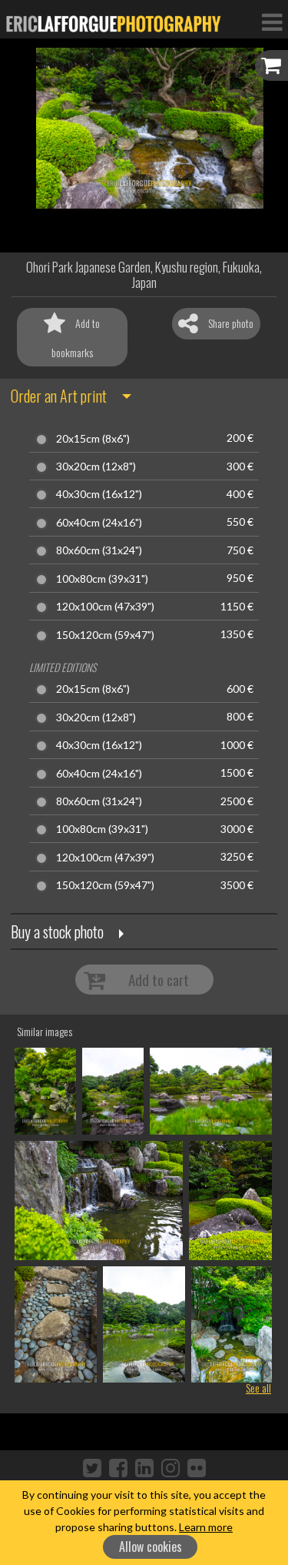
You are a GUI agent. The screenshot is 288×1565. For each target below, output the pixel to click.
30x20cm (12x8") (96, 466)
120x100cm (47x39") (105, 606)
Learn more (206, 1526)
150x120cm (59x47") (105, 635)
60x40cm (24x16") (99, 523)
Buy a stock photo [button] (57, 931)
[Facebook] (118, 1467)
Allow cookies (150, 1546)
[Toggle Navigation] (272, 21)
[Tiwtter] (92, 1467)
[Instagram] (170, 1467)
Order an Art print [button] (59, 395)
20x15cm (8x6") (93, 439)
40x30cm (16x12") (99, 494)
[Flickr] (196, 1467)
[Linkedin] (144, 1467)
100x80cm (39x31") (102, 579)
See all (258, 1387)
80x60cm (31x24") (99, 550)
